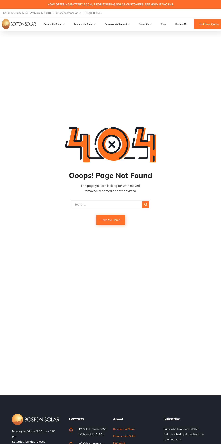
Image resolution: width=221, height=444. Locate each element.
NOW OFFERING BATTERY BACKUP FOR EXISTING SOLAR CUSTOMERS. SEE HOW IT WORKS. (110, 4)
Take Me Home (110, 220)
